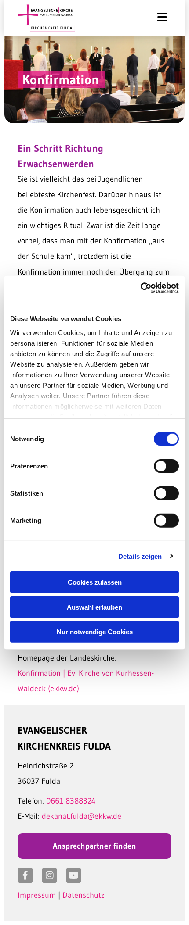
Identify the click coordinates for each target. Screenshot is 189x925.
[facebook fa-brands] (25, 875)
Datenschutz (83, 895)
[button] (152, 17)
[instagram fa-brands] (49, 875)
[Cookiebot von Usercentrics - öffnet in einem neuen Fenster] (140, 287)
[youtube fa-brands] (73, 875)
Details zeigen (140, 556)
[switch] (166, 466)
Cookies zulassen (95, 582)
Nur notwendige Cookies (95, 632)
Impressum (37, 895)
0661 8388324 (71, 801)
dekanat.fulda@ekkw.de (81, 816)
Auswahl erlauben (94, 607)
